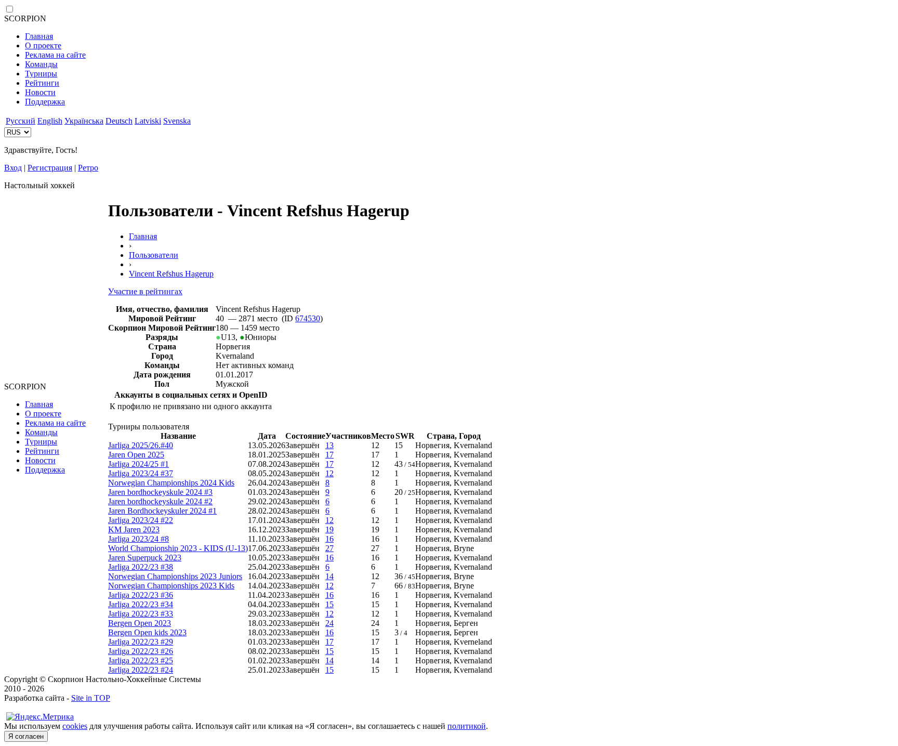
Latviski (148, 120)
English (49, 120)
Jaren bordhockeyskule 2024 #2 (160, 501)
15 (329, 604)
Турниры (41, 73)
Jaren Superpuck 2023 (144, 557)
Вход (13, 167)
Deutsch (119, 120)
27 (329, 548)
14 (329, 576)
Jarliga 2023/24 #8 (138, 538)
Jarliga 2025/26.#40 (140, 445)
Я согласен (26, 736)
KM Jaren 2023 (134, 529)
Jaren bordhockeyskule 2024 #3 (160, 492)
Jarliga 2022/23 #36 (140, 595)
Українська (83, 120)
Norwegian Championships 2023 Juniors (175, 576)
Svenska (177, 120)
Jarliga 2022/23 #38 (140, 566)
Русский (20, 120)
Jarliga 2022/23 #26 (140, 651)
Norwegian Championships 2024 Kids (171, 482)
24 (329, 623)
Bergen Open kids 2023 (147, 632)
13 (329, 445)
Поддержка (45, 101)
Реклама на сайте (55, 54)
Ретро (88, 167)
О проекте (43, 45)
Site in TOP (90, 697)
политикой (466, 726)
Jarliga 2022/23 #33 (140, 613)
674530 (307, 318)
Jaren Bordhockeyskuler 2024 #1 (162, 510)
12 (329, 473)
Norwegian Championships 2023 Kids (171, 585)
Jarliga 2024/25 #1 (138, 464)
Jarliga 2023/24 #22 (140, 520)
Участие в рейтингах (145, 291)
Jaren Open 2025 (136, 454)
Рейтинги (42, 82)
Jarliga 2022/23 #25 (140, 660)
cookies (74, 726)
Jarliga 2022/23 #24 (140, 669)
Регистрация (50, 167)
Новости (40, 92)
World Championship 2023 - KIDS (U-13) (178, 548)
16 (329, 538)
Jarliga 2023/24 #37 (140, 473)
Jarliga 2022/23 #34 (140, 604)
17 (329, 454)
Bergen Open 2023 (139, 623)
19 (329, 529)
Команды (41, 64)
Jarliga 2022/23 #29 (140, 641)
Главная (39, 36)
